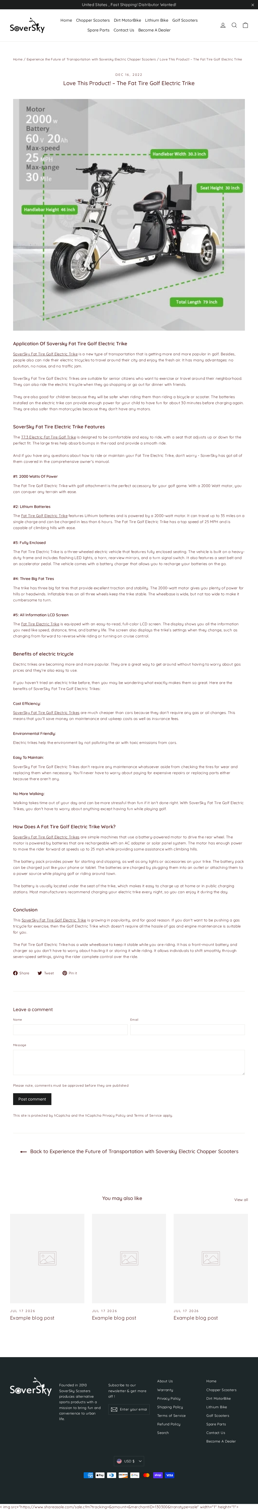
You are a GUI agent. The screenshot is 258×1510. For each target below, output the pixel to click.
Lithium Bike (156, 20)
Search (163, 1432)
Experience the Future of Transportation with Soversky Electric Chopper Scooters (91, 59)
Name (17, 1019)
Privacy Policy (114, 1115)
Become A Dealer (154, 29)
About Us (165, 1381)
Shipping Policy (170, 1407)
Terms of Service (148, 1115)
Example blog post (32, 1318)
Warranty (165, 1390)
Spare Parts (98, 29)
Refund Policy (168, 1424)
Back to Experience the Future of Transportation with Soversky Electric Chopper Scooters (133, 1151)
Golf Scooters (185, 20)
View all (241, 1199)
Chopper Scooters (93, 20)
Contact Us (124, 29)
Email (134, 1019)
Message (19, 1045)
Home (66, 20)
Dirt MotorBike (127, 20)
